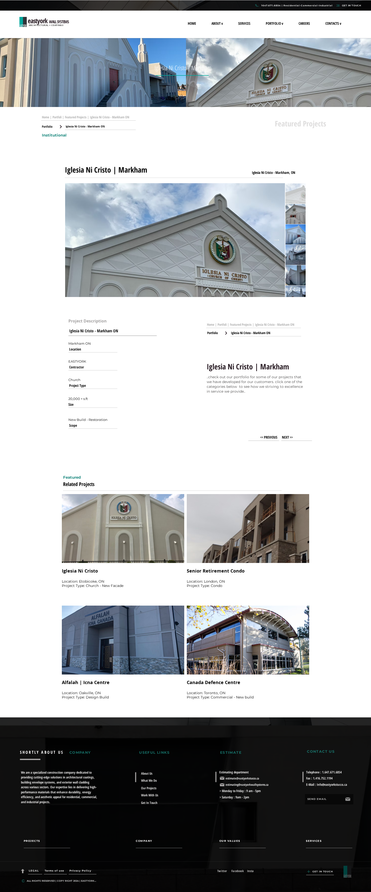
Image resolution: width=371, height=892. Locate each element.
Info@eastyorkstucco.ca (332, 784)
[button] (224, 23)
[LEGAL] (23, 871)
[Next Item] (276, 240)
